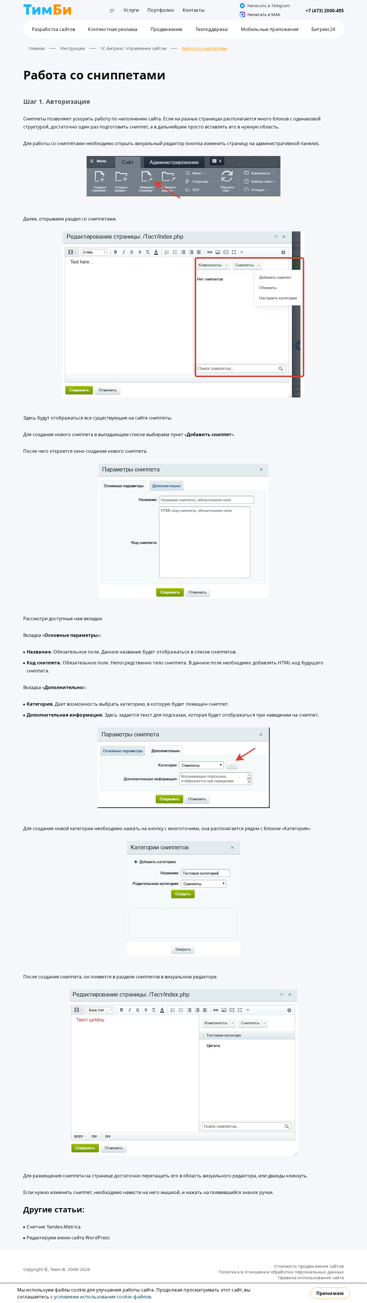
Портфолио (160, 10)
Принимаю (330, 1293)
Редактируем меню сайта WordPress (68, 1237)
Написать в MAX (263, 14)
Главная (37, 48)
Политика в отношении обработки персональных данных (281, 1272)
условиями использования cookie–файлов (102, 1297)
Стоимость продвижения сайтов (309, 1266)
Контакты (193, 10)
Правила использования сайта (311, 1277)
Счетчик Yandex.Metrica (54, 1227)
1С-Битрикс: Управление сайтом (133, 48)
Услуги (131, 10)
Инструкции (72, 48)
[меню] (112, 11)
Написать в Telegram (268, 5)
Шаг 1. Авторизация (56, 101)
